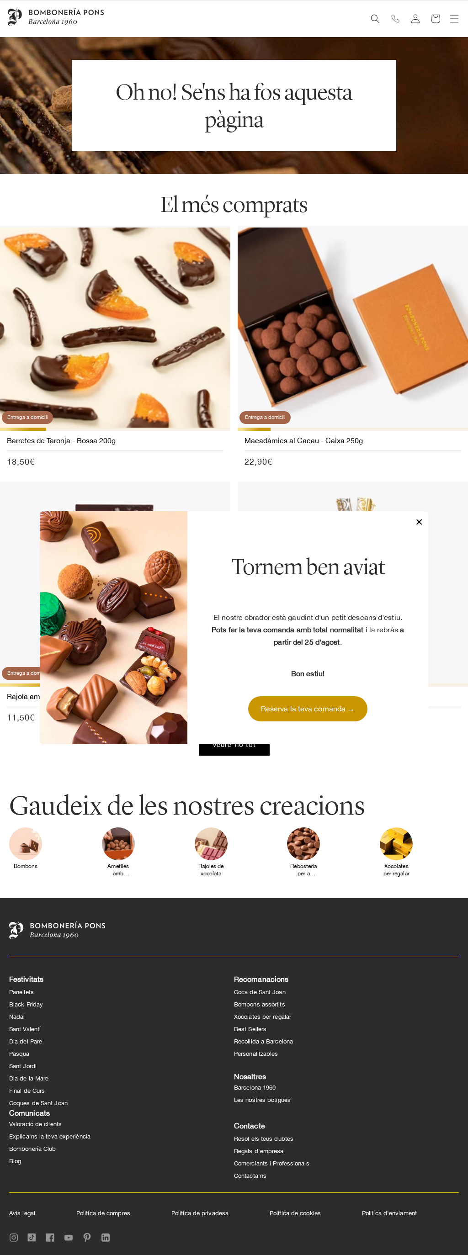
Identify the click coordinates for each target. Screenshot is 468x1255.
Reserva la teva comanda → (308, 708)
